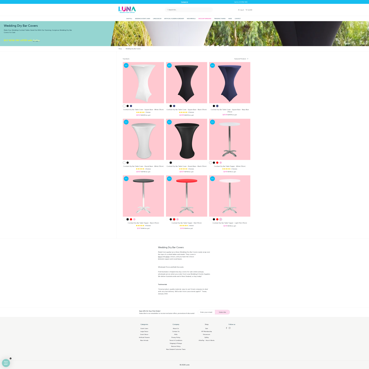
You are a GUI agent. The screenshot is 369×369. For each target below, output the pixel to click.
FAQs (175, 334)
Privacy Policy (175, 337)
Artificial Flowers (144, 337)
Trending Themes (220, 18)
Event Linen (144, 328)
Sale (206, 328)
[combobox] (189, 9)
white (167, 257)
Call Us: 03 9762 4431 (241, 2)
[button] (6, 363)
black (160, 257)
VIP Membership (206, 331)
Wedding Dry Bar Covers (133, 49)
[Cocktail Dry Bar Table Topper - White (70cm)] (210, 162)
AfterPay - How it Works (206, 340)
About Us (176, 328)
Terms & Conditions (176, 340)
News (230, 18)
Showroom (206, 334)
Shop (120, 49)
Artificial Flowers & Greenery (174, 18)
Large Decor (157, 18)
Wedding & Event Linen (142, 18)
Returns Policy (176, 346)
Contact (238, 18)
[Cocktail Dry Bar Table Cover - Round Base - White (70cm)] (124, 162)
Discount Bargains (204, 18)
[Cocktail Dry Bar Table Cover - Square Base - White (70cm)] (124, 106)
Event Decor (144, 334)
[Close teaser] (11, 358)
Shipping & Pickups (176, 343)
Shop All (129, 18)
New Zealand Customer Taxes (175, 349)
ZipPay (206, 337)
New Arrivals (191, 18)
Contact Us (184, 2)
